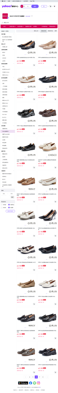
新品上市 (6, 22)
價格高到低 (50, 31)
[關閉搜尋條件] (24, 6)
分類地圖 (43, 390)
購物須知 (27, 390)
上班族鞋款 (44, 26)
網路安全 (32, 390)
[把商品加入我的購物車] (34, 65)
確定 (12, 197)
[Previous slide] (17, 44)
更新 (39, 387)
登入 (44, 6)
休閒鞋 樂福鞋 (36, 26)
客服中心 (15, 390)
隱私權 (37, 390)
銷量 (56, 31)
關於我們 (21, 390)
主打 (4, 26)
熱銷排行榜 (28, 26)
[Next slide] (35, 44)
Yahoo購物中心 (10, 6)
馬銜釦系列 (52, 26)
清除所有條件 (10, 211)
